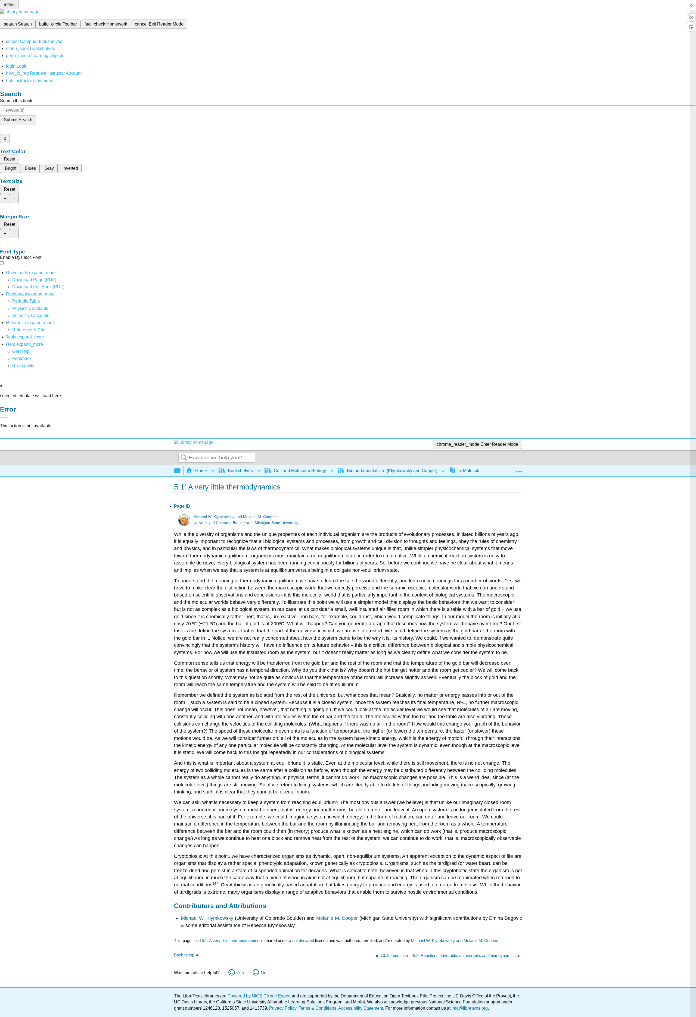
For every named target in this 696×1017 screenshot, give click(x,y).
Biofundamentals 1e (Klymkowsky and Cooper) (392, 470)
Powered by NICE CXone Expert (260, 996)
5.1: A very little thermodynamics (230, 940)
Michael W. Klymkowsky (207, 918)
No (263, 973)
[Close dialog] (4, 417)
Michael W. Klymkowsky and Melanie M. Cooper (235, 517)
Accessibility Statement (360, 1008)
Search (183, 458)
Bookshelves (240, 470)
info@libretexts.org (469, 1008)
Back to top (184, 955)
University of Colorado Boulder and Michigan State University (246, 523)
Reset (9, 159)
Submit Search (18, 119)
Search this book (16, 100)
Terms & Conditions (317, 1008)
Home (201, 470)
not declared (303, 940)
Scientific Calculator (31, 315)
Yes (240, 973)
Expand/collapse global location (518, 469)
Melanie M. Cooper (337, 918)
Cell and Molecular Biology (300, 470)
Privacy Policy (282, 1008)
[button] (22, 358)
